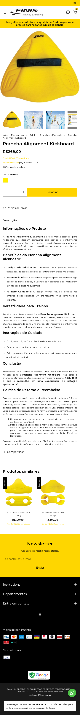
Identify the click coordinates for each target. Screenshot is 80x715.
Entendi (50, 707)
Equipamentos (19, 135)
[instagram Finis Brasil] (74, 2)
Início (5, 135)
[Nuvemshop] (40, 695)
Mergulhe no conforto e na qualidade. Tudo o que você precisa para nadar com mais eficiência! (40, 23)
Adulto (33, 135)
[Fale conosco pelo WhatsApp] (72, 693)
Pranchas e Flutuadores (52, 135)
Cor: (10, 174)
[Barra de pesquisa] (67, 12)
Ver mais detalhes (15, 167)
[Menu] (6, 12)
